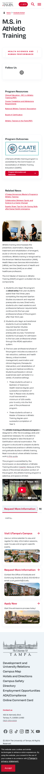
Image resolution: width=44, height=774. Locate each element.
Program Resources (16, 91)
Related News (13, 190)
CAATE (22, 467)
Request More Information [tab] (19, 508)
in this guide (12, 456)
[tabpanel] (22, 520)
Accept (8, 768)
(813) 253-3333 (10, 720)
